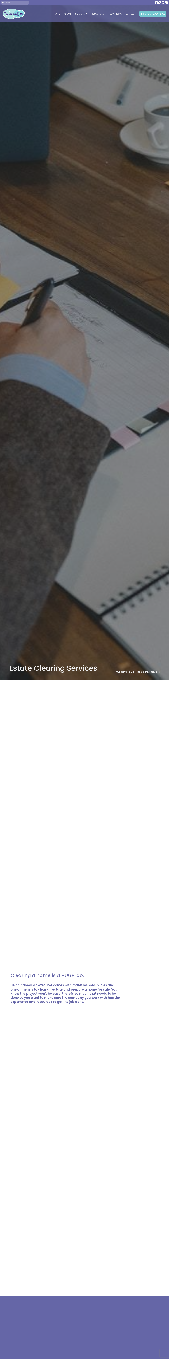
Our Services (123, 671)
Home (56, 13)
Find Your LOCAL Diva (153, 13)
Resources (97, 13)
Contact (130, 13)
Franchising (115, 13)
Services (80, 13)
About (67, 13)
